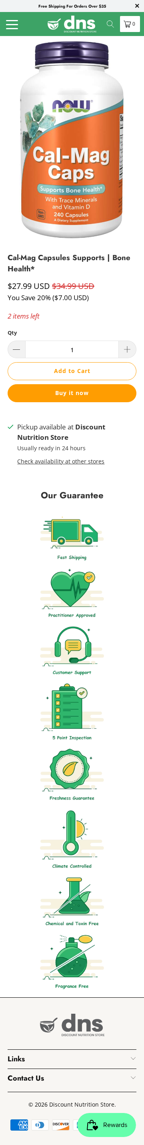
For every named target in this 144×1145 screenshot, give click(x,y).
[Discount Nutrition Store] (72, 24)
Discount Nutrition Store (81, 1104)
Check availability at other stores (60, 461)
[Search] (110, 24)
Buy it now (72, 393)
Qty (12, 332)
